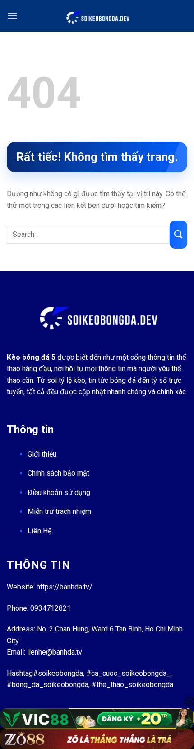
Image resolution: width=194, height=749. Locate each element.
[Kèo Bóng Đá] (97, 16)
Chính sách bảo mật (58, 473)
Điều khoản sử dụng (59, 492)
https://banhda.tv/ (64, 587)
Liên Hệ (39, 531)
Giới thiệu (42, 454)
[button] (12, 16)
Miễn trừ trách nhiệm (59, 511)
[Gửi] (178, 234)
